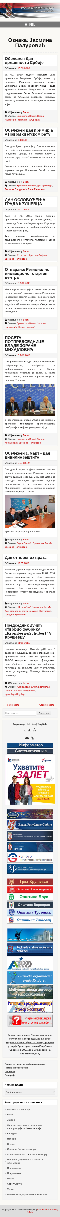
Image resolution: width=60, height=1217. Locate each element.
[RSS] (32, 738)
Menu (32, 24)
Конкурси (12, 1133)
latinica (31, 724)
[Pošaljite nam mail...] (27, 738)
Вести (26, 112)
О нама (11, 1144)
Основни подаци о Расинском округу (27, 1154)
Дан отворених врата (25, 557)
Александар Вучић (27, 686)
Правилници (14, 1168)
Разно (10, 1178)
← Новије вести (11, 704)
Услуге (10, 1189)
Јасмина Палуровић (29, 119)
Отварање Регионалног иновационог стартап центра (28, 273)
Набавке (11, 1138)
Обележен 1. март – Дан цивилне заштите (27, 455)
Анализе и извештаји (18, 1109)
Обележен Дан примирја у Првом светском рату (29, 132)
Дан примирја (44, 185)
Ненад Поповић (26, 327)
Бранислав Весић (26, 116)
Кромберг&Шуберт (15, 694)
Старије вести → (48, 704)
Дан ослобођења (38, 255)
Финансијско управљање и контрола (27, 1194)
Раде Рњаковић (36, 189)
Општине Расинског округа (21, 1149)
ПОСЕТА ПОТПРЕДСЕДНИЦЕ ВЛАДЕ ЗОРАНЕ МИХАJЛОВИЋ (24, 343)
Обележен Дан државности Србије (24, 60)
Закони (11, 1119)
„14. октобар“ (23, 607)
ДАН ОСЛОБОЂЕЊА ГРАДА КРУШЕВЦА (25, 201)
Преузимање (14, 1173)
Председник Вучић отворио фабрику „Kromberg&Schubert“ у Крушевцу (28, 631)
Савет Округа (14, 1183)
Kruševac (22, 255)
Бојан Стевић (24, 543)
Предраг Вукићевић (15, 614)
